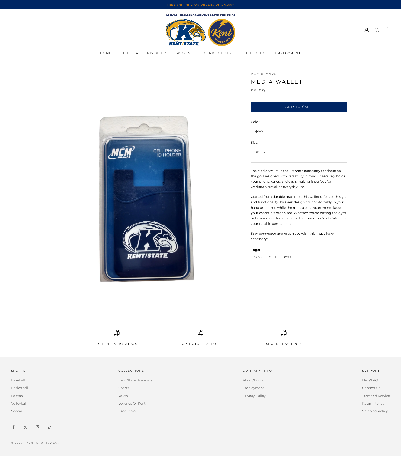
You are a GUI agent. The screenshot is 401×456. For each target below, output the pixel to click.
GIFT (272, 257)
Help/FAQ (370, 380)
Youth (123, 396)
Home (105, 53)
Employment (288, 53)
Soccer (16, 411)
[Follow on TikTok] (49, 427)
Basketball (19, 388)
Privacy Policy (254, 396)
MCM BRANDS (263, 73)
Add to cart (298, 106)
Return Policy (373, 403)
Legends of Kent (217, 53)
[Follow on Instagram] (37, 427)
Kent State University (144, 53)
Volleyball (19, 403)
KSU (287, 257)
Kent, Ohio (255, 53)
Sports (183, 53)
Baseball (18, 380)
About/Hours (253, 380)
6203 (258, 257)
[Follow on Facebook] (13, 427)
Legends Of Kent (132, 403)
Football (18, 396)
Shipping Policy (375, 411)
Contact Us (371, 388)
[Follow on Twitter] (25, 427)
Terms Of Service (376, 396)
